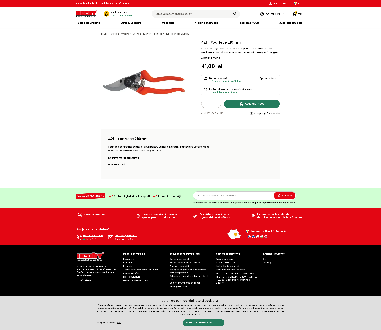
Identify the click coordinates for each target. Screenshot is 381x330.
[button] (118, 164)
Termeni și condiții (179, 266)
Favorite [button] (275, 113)
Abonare (287, 195)
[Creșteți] (217, 104)
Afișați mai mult (209, 57)
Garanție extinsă (178, 286)
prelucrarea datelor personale (279, 202)
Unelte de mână (141, 33)
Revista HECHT (281, 3)
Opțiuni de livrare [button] (268, 78)
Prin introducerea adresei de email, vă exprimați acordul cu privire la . (244, 202)
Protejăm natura (131, 276)
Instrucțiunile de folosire (228, 266)
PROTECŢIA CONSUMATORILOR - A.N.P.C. (236, 273)
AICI (236, 308)
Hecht (104, 33)
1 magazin (234, 89)
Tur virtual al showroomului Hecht (140, 269)
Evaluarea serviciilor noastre (230, 269)
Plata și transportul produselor (185, 262)
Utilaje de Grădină (120, 33)
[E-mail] (110, 237)
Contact (127, 262)
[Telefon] (79, 237)
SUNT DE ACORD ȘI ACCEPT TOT (203, 322)
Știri (264, 258)
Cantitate (211, 104)
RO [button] (299, 3)
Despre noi (128, 258)
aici (119, 322)
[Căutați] (235, 14)
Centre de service (225, 262)
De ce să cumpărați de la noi (185, 282)
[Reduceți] (206, 104)
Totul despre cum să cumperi (115, 3)
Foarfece (157, 33)
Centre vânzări (131, 273)
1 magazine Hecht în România (268, 231)
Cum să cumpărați (179, 258)
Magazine (128, 266)
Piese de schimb (85, 3)
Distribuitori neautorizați (135, 280)
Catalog (267, 262)
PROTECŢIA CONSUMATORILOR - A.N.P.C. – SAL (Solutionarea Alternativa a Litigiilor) (236, 279)
